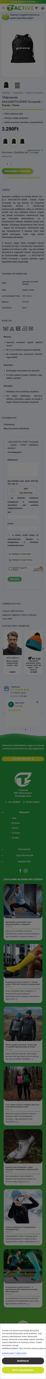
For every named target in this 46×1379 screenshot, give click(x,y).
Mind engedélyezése (23, 1370)
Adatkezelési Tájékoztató (14, 1353)
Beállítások (23, 1360)
